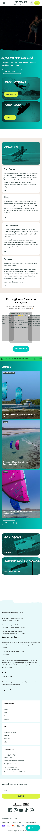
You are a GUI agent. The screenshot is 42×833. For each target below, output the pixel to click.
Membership (8, 716)
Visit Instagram (21, 349)
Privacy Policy (6, 822)
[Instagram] (16, 810)
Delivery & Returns (10, 732)
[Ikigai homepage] (15, 830)
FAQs (5, 742)
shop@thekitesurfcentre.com (13, 764)
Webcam (7, 739)
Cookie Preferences (29, 822)
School (6, 709)
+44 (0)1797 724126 (11, 755)
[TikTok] (26, 810)
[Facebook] (10, 810)
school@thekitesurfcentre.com (14, 761)
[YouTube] (21, 810)
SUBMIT (21, 796)
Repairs (6, 719)
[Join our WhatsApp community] (32, 810)
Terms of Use (16, 822)
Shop (5, 712)
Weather (6, 735)
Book (37, 3)
